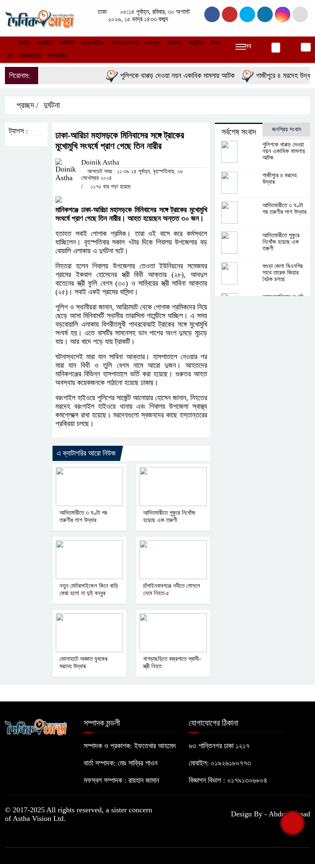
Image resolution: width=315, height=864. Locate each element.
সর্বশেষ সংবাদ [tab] (238, 131)
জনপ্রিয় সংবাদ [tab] (286, 129)
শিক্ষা (215, 43)
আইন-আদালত (124, 43)
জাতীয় (24, 43)
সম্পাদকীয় (57, 56)
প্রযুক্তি (196, 43)
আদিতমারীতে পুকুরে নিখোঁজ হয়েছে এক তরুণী (280, 242)
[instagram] (247, 14)
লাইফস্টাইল (30, 56)
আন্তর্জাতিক (92, 43)
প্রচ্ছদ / (27, 105)
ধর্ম (9, 56)
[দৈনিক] (39, 17)
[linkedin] (265, 14)
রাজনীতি (44, 43)
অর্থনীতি (66, 43)
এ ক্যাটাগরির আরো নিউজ (86, 453)
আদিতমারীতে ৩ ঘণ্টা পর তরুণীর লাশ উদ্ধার (284, 208)
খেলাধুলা (152, 43)
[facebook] (212, 14)
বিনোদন (174, 43)
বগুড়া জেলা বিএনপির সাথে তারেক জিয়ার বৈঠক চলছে (282, 272)
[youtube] (282, 14)
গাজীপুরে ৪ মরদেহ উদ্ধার (278, 75)
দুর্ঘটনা (51, 105)
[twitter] (229, 14)
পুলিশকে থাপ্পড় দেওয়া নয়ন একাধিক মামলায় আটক (170, 75)
